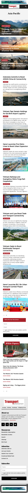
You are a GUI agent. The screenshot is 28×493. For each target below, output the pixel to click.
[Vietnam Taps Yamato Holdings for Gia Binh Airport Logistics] (15, 132)
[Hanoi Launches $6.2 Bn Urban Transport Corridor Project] (15, 305)
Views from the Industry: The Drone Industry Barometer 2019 (13, 367)
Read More (13, 420)
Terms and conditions (17, 330)
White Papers (8, 355)
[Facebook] (3, 424)
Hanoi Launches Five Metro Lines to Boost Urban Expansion (15, 145)
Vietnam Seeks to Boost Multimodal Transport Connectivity (12, 248)
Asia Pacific (6, 26)
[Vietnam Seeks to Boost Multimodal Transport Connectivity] (15, 272)
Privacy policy (6, 331)
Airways (4, 43)
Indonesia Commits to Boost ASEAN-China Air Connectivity (14, 78)
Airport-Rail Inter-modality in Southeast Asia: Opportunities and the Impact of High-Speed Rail (15, 360)
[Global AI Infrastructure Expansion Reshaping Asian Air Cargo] (14, 62)
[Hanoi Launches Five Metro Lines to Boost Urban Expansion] (15, 164)
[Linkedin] (11, 424)
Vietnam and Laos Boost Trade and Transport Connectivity (14, 214)
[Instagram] (7, 424)
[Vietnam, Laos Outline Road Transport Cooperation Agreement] (14, 28)
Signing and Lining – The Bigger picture (14, 385)
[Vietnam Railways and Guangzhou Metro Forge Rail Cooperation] (15, 201)
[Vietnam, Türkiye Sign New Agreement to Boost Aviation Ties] (14, 45)
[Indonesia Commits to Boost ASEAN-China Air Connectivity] (15, 99)
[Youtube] (15, 424)
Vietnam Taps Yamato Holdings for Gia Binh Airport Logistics (15, 112)
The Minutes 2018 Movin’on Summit (13, 379)
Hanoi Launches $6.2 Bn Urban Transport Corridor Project (15, 285)
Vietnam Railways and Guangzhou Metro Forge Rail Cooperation (14, 179)
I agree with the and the (15, 330)
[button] (2, 7)
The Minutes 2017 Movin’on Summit (13, 373)
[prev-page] (4, 316)
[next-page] (6, 316)
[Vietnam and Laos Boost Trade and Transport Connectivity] (15, 234)
